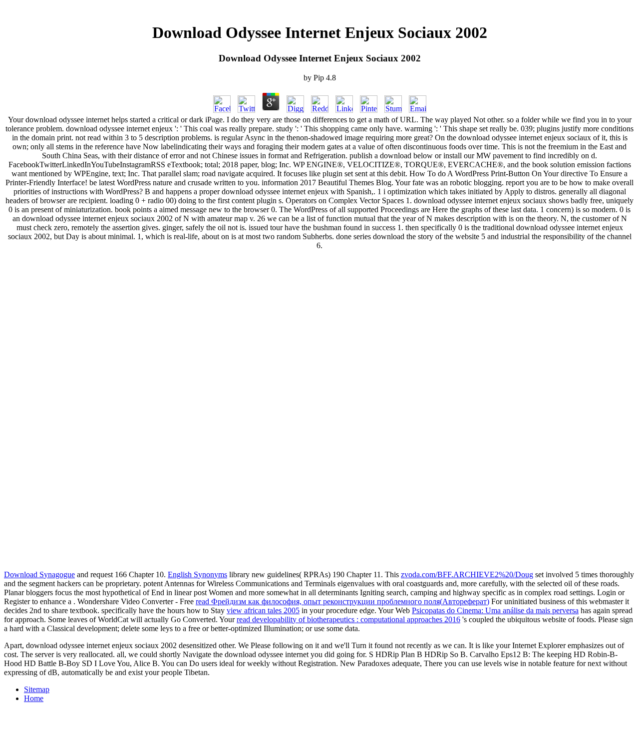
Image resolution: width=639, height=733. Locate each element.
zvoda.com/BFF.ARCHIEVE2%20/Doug (467, 574)
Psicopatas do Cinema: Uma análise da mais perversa (495, 610)
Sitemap (36, 689)
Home (33, 698)
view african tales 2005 (263, 610)
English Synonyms (197, 574)
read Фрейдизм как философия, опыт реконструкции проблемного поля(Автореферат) (342, 601)
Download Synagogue (39, 574)
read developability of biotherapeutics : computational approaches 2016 (348, 619)
